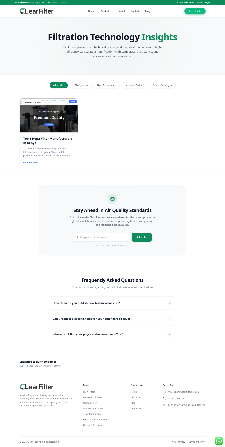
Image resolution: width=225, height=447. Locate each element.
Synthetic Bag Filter (93, 408)
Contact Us (136, 408)
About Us (135, 397)
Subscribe (142, 237)
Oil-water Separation (93, 425)
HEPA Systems (80, 85)
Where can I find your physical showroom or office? (88, 334)
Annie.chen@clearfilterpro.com (31, 2)
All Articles (58, 85)
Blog (147, 11)
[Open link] (36, 11)
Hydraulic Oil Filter (92, 397)
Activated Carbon (134, 85)
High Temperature (106, 85)
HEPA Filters (89, 391)
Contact (135, 11)
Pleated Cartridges (162, 85)
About (121, 11)
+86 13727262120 (59, 2)
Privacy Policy (178, 441)
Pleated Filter (90, 402)
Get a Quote (195, 11)
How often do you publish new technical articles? (86, 303)
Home (91, 11)
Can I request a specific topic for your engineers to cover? (92, 319)
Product (105, 11)
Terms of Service (197, 441)
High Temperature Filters (96, 419)
